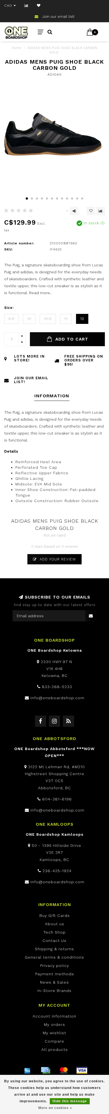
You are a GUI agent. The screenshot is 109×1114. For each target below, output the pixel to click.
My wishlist (54, 1033)
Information (51, 395)
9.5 (11, 319)
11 (66, 319)
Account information (54, 1016)
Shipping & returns (54, 949)
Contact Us (54, 940)
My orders (54, 1024)
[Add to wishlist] (91, 211)
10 (29, 319)
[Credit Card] (46, 1070)
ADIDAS (54, 74)
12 (82, 319)
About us (54, 924)
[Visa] (82, 1070)
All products (54, 1049)
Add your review (57, 559)
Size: (9, 308)
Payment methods (54, 974)
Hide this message (70, 1101)
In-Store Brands (54, 990)
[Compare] (26, 6)
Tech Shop (54, 932)
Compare (54, 1041)
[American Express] (27, 1070)
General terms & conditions (54, 957)
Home (16, 48)
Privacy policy (54, 965)
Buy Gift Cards (54, 915)
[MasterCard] (64, 1070)
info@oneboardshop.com (57, 698)
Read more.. (40, 293)
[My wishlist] (39, 6)
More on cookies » (55, 1108)
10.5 (48, 319)
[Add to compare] (100, 211)
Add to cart (71, 339)
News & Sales (54, 982)
